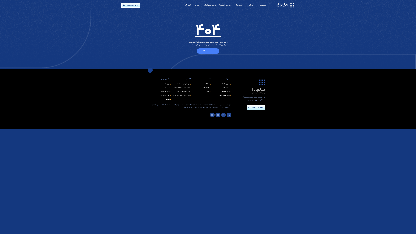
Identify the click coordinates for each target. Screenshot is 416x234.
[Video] (212, 115)
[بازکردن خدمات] (247, 5)
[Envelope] (217, 115)
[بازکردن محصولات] (258, 5)
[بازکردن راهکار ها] (235, 5)
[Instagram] (223, 115)
